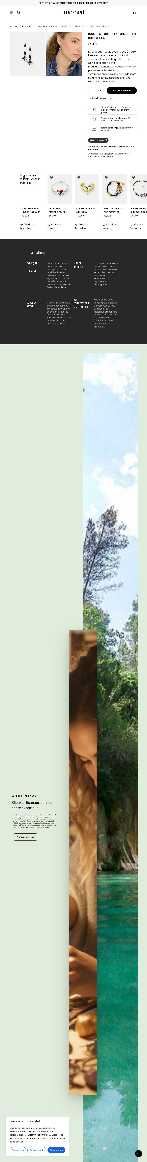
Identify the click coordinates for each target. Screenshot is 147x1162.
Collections (41, 26)
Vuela (54, 26)
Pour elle (26, 26)
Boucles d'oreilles (108, 146)
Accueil (14, 26)
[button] (11, 12)
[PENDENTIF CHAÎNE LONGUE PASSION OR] (32, 189)
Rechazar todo (37, 1150)
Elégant (113, 153)
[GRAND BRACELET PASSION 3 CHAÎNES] (60, 189)
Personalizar (18, 1150)
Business (104, 153)
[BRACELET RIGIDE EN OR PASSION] (87, 189)
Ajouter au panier (121, 90)
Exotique (92, 156)
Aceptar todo (56, 1150)
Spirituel (101, 156)
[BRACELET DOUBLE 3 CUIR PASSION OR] (114, 189)
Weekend (110, 156)
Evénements (124, 153)
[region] (37, 1136)
